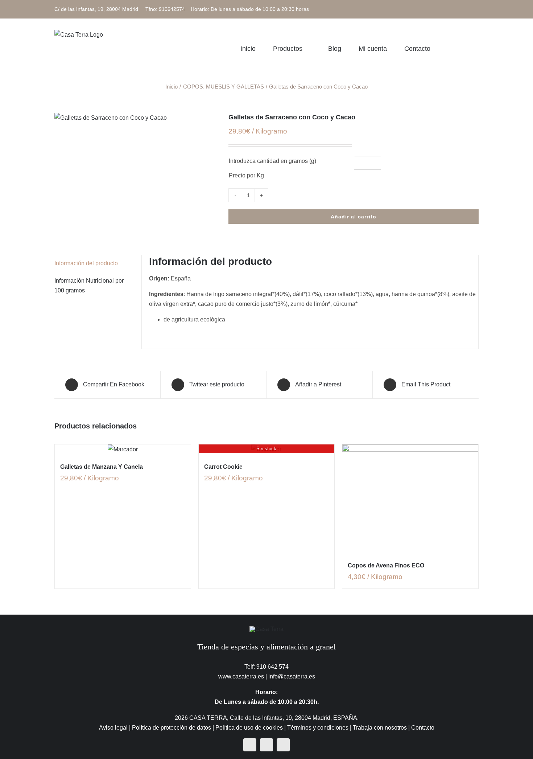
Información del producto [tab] (86, 263)
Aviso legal (113, 728)
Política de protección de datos (171, 728)
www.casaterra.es (241, 676)
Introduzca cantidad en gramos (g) (272, 161)
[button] (476, 48)
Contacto (422, 728)
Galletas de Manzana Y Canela (101, 467)
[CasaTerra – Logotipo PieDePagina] (266, 629)
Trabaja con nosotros (380, 728)
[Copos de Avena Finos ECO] (410, 498)
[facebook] (249, 744)
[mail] (283, 744)
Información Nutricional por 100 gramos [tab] (89, 286)
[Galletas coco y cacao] (136, 118)
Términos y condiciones (317, 728)
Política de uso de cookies (249, 728)
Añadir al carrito (353, 217)
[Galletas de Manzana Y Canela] (123, 449)
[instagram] (266, 744)
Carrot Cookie (223, 467)
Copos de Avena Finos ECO (386, 565)
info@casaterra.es (291, 676)
